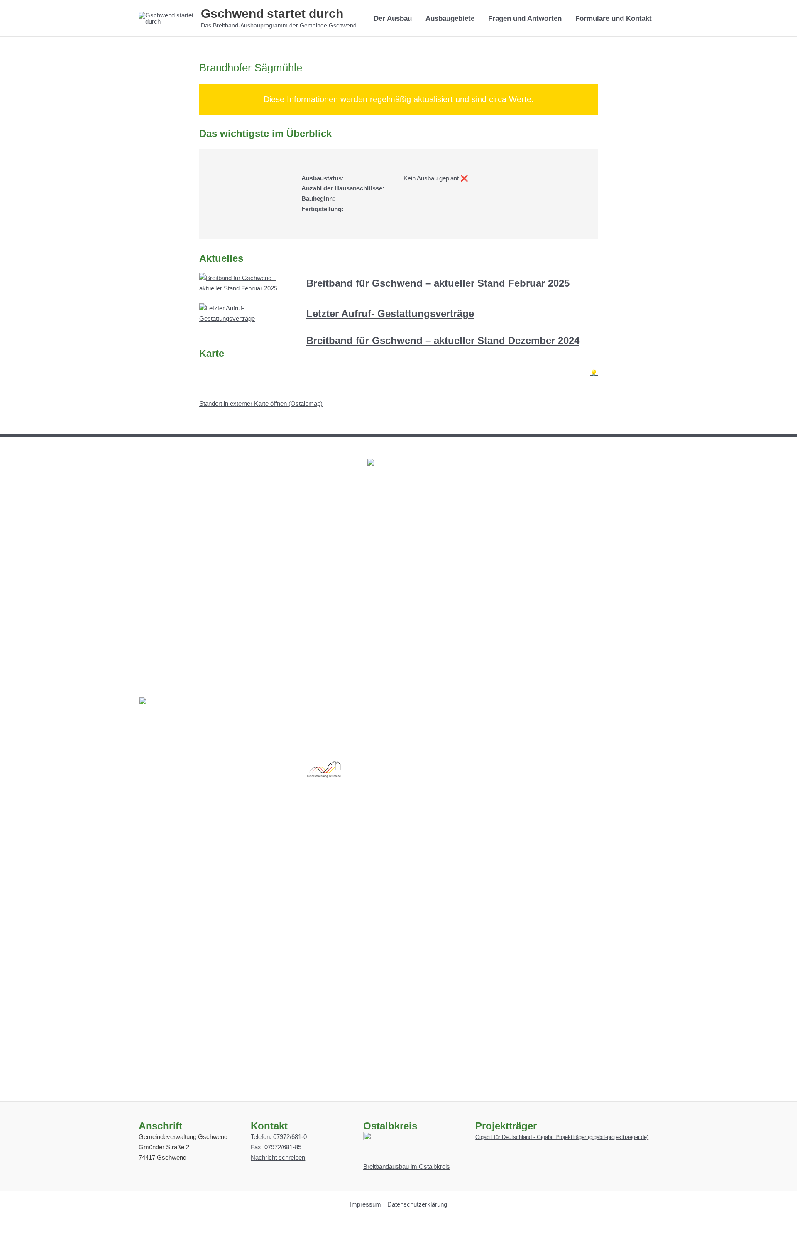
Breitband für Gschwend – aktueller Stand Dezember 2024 (442, 340)
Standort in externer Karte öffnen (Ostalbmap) (261, 403)
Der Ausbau (393, 18)
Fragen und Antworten (525, 18)
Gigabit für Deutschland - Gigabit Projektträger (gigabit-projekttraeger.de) (561, 1137)
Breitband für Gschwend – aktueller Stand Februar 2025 (438, 283)
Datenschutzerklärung (417, 1204)
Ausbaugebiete (449, 18)
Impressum (365, 1204)
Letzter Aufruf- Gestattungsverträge (390, 313)
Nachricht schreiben (278, 1157)
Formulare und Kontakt (613, 18)
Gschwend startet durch (272, 13)
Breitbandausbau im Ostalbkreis (406, 1166)
